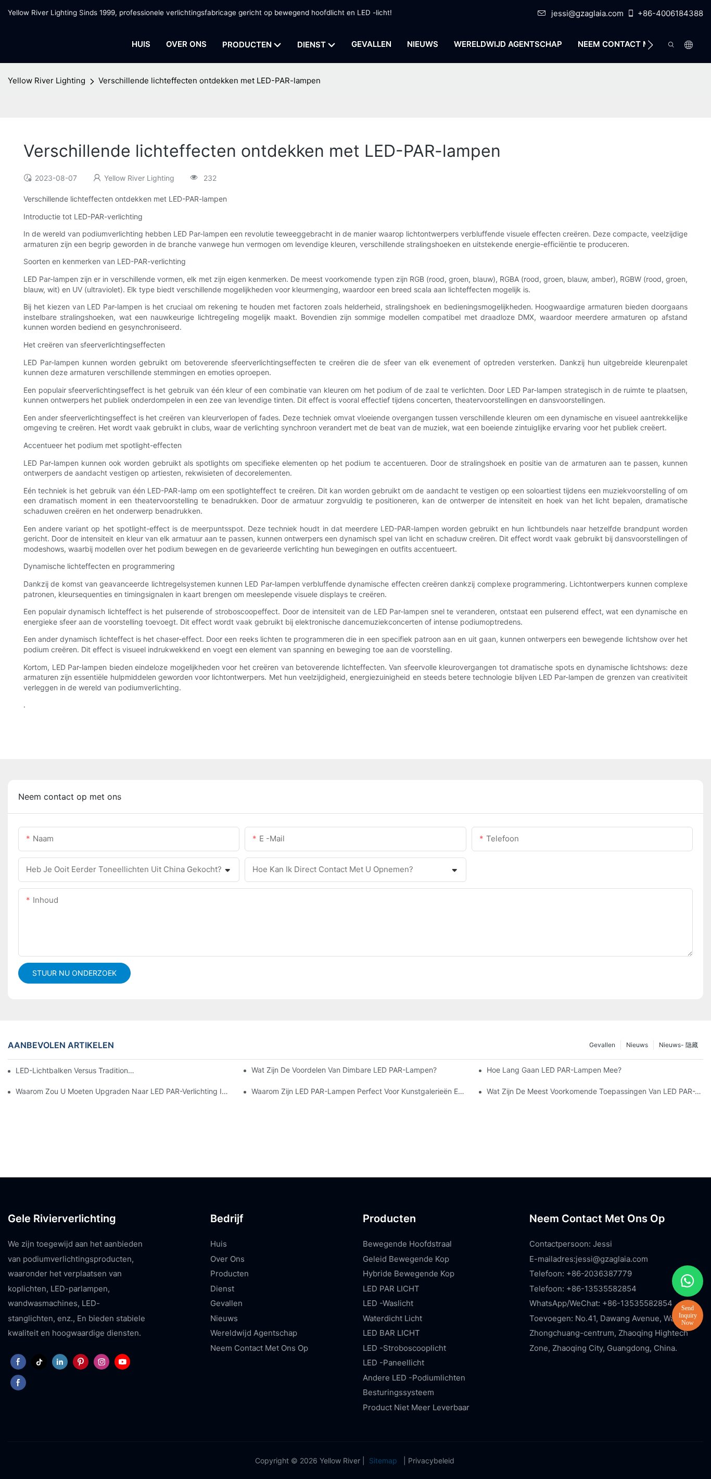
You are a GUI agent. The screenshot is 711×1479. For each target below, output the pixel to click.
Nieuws (637, 1045)
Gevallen (602, 1045)
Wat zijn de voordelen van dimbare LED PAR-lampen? (344, 1069)
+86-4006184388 (670, 13)
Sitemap (383, 1460)
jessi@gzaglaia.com (587, 13)
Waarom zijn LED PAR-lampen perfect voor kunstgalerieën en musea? (359, 1091)
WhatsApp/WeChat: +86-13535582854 (600, 1303)
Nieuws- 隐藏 (678, 1045)
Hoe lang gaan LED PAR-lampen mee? (554, 1069)
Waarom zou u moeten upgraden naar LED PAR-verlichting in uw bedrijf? (124, 1091)
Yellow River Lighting (46, 80)
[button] (650, 44)
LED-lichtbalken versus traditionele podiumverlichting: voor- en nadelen (76, 1070)
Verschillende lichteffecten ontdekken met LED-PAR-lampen (209, 80)
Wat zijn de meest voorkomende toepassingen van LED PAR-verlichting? (595, 1091)
